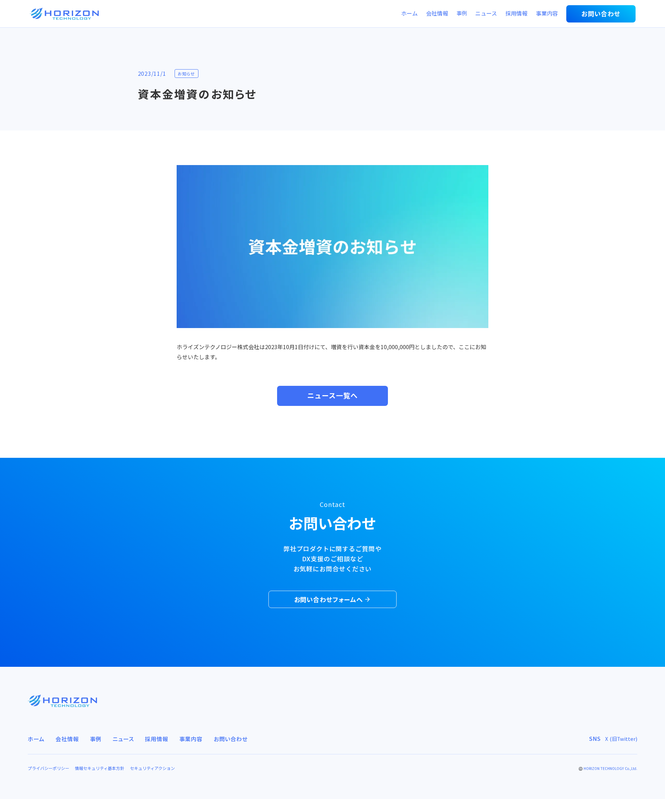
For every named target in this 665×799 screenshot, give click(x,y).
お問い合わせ (231, 739)
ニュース (486, 13)
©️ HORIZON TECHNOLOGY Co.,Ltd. (607, 768)
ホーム (409, 13)
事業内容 (547, 13)
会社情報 (437, 13)
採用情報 (516, 13)
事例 (461, 13)
